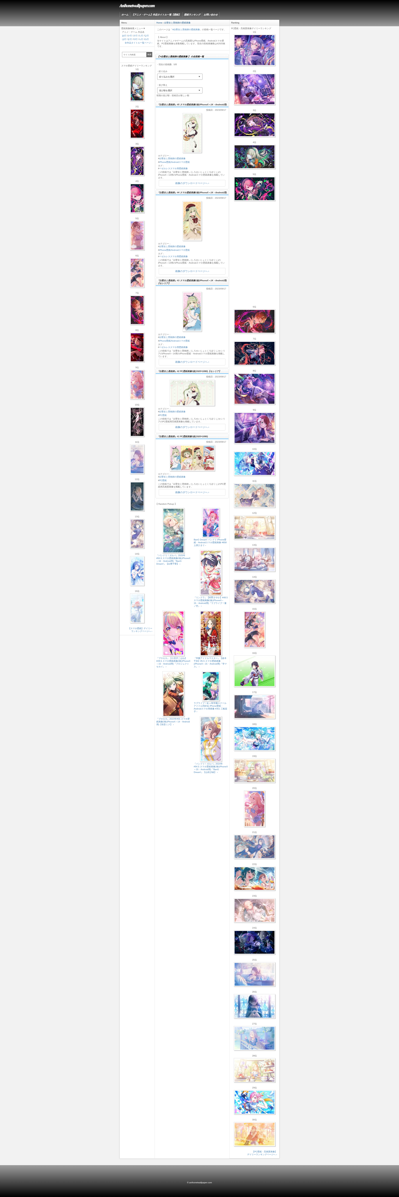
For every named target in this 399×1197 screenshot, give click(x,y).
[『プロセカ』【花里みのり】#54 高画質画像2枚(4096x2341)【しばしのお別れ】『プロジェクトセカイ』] (254, 495)
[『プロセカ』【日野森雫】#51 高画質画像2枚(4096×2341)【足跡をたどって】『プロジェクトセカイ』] (254, 706)
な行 (146, 35)
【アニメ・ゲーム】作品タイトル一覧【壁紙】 (156, 14)
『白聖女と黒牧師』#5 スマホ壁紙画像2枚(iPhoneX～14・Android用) (192, 104)
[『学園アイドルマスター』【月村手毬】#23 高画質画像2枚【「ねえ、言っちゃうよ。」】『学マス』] (254, 629)
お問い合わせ (211, 14)
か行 (130, 35)
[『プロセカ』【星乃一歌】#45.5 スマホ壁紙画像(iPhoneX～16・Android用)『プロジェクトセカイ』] (137, 571)
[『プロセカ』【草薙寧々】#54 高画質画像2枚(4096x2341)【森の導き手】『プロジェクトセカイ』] (254, 157)
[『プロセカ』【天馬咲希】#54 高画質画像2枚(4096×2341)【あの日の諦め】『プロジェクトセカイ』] (254, 1070)
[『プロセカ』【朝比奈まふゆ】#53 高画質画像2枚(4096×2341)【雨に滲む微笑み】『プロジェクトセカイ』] (254, 942)
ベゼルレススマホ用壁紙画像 (173, 168)
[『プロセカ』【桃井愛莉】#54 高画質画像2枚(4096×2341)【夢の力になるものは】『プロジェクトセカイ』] (254, 189)
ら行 (141, 39)
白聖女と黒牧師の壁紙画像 (172, 158)
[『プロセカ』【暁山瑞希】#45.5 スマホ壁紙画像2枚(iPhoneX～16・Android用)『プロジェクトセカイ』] (137, 608)
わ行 (146, 39)
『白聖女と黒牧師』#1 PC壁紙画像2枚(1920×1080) (182, 436)
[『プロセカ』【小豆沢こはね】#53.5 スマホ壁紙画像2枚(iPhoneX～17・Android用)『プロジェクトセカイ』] (137, 347)
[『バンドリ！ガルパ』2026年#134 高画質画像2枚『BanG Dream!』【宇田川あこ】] (254, 389)
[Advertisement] (192, 802)
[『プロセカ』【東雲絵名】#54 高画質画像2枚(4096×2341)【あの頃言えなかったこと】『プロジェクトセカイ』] (254, 125)
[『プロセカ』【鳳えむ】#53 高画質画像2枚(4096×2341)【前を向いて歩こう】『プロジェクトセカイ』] (254, 1102)
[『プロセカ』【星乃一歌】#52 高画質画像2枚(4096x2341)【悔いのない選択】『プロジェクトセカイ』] (254, 1006)
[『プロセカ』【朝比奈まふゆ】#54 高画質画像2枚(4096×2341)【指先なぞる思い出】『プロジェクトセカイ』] (254, 974)
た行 (141, 35)
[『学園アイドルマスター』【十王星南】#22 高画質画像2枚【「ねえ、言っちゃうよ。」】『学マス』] (254, 808)
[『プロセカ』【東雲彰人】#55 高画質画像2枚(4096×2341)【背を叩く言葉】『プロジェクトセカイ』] (254, 321)
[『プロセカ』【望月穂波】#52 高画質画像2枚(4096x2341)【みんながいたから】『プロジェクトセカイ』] (254, 1134)
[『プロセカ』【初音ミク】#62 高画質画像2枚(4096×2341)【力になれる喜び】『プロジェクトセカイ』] (254, 738)
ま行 (130, 39)
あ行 (124, 35)
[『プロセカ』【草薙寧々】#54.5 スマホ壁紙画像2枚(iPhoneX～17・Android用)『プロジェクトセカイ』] (137, 86)
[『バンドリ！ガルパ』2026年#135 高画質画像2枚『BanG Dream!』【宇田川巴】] (254, 428)
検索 (149, 54)
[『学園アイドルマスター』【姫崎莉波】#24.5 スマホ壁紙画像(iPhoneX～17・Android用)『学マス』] (137, 235)
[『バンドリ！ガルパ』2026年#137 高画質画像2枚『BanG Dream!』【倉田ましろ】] (254, 50)
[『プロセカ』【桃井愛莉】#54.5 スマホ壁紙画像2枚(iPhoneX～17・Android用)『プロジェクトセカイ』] (137, 198)
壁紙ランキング (192, 14)
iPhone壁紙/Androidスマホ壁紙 (174, 162)
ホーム (124, 14)
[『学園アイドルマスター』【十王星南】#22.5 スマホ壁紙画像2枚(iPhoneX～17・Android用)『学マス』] (137, 384)
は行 (124, 39)
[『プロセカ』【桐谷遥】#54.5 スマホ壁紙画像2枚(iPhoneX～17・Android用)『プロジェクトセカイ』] (137, 534)
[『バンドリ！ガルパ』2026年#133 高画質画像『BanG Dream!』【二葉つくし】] (254, 671)
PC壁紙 (163, 415)
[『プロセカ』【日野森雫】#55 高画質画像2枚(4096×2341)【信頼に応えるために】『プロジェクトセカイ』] (254, 847)
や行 (135, 39)
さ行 (135, 35)
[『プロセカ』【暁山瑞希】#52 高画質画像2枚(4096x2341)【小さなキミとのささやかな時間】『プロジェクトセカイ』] (254, 910)
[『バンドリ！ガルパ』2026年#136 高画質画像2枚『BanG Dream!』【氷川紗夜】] (254, 89)
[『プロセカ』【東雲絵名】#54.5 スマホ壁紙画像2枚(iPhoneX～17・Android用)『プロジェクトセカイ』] (137, 161)
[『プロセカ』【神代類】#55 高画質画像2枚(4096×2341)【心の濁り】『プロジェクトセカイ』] (254, 770)
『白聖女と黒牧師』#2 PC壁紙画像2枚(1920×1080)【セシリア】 (189, 371)
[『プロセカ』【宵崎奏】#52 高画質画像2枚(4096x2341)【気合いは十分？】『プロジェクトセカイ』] (254, 463)
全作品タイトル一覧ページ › (138, 42)
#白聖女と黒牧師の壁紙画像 (186, 29)
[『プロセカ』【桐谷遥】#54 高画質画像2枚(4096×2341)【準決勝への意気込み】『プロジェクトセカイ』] (254, 591)
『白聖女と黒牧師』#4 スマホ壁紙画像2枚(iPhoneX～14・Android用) (192, 192)
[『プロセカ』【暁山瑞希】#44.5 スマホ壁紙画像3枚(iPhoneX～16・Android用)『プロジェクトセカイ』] (137, 422)
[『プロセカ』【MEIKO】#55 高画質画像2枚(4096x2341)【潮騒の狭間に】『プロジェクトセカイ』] (254, 353)
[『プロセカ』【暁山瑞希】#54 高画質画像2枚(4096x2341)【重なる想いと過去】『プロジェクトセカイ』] (254, 527)
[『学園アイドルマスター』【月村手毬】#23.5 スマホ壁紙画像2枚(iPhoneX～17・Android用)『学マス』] (137, 273)
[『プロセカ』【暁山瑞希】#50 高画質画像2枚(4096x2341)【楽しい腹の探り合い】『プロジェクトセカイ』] (254, 559)
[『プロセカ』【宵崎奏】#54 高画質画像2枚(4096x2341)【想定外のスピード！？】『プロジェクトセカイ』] (254, 1038)
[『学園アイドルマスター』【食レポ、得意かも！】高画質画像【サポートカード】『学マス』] (254, 879)
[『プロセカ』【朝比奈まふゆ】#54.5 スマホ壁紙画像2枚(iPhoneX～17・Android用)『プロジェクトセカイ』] (137, 459)
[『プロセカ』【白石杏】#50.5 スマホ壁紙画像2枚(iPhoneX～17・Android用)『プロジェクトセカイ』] (137, 123)
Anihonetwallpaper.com (137, 5)
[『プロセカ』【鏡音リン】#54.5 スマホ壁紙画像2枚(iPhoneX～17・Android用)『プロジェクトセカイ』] (137, 496)
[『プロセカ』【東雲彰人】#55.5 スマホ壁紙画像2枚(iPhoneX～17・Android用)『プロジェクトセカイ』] (137, 310)
